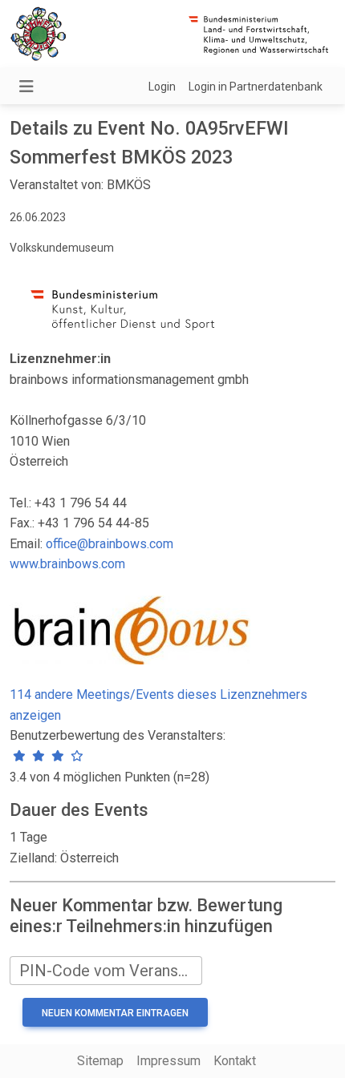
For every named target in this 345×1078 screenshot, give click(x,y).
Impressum (168, 1060)
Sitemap (100, 1060)
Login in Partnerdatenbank (256, 86)
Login (162, 86)
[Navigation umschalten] (26, 86)
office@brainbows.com (109, 543)
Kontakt (234, 1060)
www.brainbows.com (67, 563)
